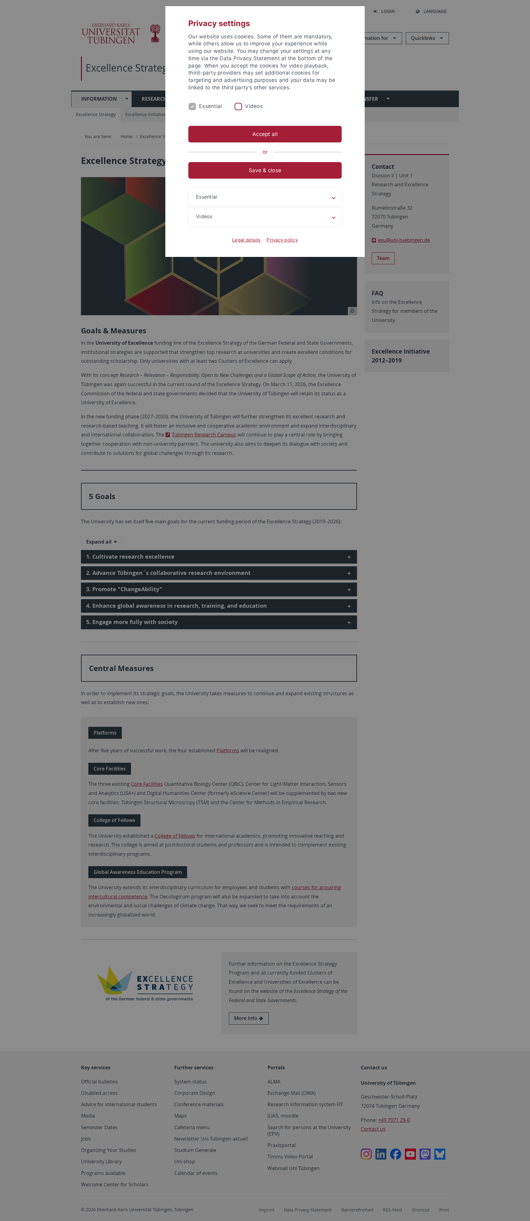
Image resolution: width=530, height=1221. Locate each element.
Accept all (265, 134)
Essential (210, 106)
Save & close (265, 170)
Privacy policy (282, 240)
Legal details (246, 240)
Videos (254, 106)
